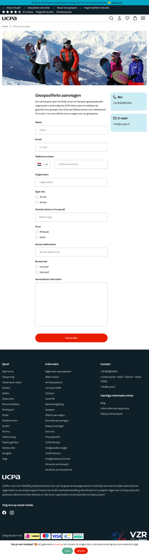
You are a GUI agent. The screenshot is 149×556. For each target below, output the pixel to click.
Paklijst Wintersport (111, 413)
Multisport (8, 409)
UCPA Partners (53, 453)
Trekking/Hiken (10, 442)
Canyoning (8, 376)
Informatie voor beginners (114, 408)
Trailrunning (8, 437)
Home (5, 26)
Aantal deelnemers (45, 244)
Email (38, 139)
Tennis (5, 431)
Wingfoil (6, 453)
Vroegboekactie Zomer (57, 458)
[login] (119, 18)
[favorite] (127, 18)
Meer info (117, 2)
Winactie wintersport (57, 464)
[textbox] (41, 164)
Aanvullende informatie (48, 279)
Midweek (44, 231)
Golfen (5, 393)
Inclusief (44, 266)
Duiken (6, 387)
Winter (43, 202)
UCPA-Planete (52, 442)
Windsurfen (8, 447)
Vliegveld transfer (45, 11)
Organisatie (41, 174)
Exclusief (44, 272)
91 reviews (28, 11)
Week (42, 237)
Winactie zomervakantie (58, 469)
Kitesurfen (8, 398)
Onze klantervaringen (57, 420)
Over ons (50, 431)
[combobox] (42, 164)
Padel (5, 415)
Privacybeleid (52, 437)
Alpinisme (7, 371)
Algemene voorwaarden (58, 371)
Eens (67, 550)
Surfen (6, 426)
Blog (102, 402)
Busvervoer (41, 261)
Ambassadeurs (53, 382)
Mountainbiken (11, 404)
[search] (111, 18)
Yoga (4, 458)
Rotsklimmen (10, 420)
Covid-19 (49, 398)
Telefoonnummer (44, 156)
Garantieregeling (54, 404)
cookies (59, 544)
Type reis (40, 191)
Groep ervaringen (54, 426)
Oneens (81, 550)
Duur (38, 226)
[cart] (134, 18)
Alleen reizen (52, 376)
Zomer (43, 196)
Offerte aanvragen (55, 415)
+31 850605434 (122, 103)
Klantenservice (64, 11)
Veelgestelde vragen (56, 447)
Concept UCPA (53, 387)
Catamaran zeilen (12, 382)
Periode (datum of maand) (50, 209)
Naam (38, 122)
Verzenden (71, 338)
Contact (49, 393)
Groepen (50, 409)
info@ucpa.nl (121, 124)
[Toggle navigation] (143, 18)
